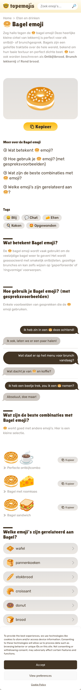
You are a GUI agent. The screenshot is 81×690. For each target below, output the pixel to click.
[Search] (74, 6)
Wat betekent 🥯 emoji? (30, 150)
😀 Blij (11, 218)
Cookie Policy (38, 684)
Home (7, 18)
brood (16, 619)
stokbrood (19, 577)
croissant (18, 591)
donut (16, 605)
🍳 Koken (13, 225)
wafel (15, 548)
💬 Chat (31, 218)
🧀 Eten (52, 218)
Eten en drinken (28, 18)
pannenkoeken (23, 562)
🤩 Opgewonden (42, 225)
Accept (40, 664)
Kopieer (43, 126)
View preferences (40, 675)
